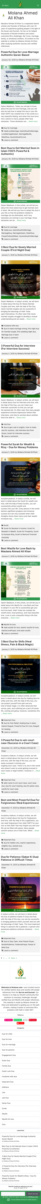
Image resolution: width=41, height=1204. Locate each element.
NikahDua (5, 137)
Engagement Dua (9, 1055)
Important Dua (9, 720)
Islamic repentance (27, 843)
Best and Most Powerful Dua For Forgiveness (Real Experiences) (20, 801)
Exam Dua (6, 1061)
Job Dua (7, 424)
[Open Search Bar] (38, 5)
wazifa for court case (9, 789)
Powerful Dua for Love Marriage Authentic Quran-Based (20, 53)
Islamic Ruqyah (7, 726)
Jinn (3, 1092)
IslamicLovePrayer (8, 631)
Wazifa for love (10, 625)
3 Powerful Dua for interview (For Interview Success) (18, 347)
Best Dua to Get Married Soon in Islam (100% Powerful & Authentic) (20, 151)
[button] (22, 1200)
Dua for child (7, 1034)
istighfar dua (6, 846)
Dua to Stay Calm (11, 941)
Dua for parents (8, 1050)
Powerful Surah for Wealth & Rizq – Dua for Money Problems (19, 446)
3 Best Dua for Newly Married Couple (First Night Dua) (18, 249)
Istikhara (5, 1087)
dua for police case (31, 786)
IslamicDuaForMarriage (29, 131)
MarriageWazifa (25, 134)
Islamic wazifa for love (30, 627)
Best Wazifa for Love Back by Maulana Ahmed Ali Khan (18, 550)
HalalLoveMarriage (11, 131)
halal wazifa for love (12, 627)
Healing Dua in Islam (28, 723)
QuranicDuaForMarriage (28, 236)
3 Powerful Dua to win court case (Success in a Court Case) (20, 742)
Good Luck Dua (8, 1071)
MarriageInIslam (19, 233)
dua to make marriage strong (15, 329)
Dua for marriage (10, 128)
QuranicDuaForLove (18, 137)
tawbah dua (17, 846)
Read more (33, 121)
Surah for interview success (18, 433)
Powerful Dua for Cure (23, 726)
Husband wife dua (11, 326)
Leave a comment (11, 140)
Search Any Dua (33, 1194)
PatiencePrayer (21, 944)
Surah (6, 525)
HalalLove (8, 230)
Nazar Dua (6, 1103)
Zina (3, 1124)
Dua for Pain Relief (11, 723)
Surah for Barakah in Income (15, 528)
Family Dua (6, 1066)
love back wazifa (23, 631)
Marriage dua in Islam (10, 335)
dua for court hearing (14, 786)
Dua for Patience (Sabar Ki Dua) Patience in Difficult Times (20, 858)
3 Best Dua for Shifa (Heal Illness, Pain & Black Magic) (17, 643)
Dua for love (7, 1039)
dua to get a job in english (14, 427)
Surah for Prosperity (25, 531)
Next (14, 958)
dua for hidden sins (11, 843)
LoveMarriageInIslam (9, 134)
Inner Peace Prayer (26, 941)
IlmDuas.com (33, 1197)
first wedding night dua (26, 332)
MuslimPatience (7, 944)
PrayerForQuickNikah (9, 236)
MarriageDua (6, 233)
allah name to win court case (15, 783)
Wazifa (4, 1114)
